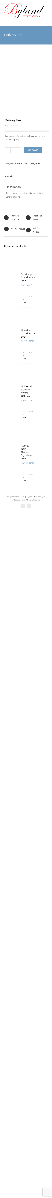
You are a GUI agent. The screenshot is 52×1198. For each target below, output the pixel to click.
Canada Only (21, 163)
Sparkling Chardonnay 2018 (28, 458)
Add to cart (33, 150)
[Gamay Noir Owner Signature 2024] (26, 1067)
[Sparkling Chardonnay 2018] (26, 351)
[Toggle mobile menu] (47, 21)
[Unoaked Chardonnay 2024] (26, 589)
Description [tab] (9, 176)
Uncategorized (34, 163)
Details (29, 478)
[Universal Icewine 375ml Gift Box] (26, 826)
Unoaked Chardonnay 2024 (28, 696)
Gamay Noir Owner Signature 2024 (26, 1177)
